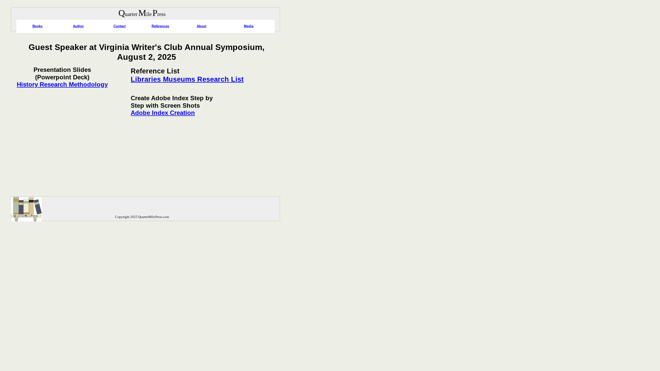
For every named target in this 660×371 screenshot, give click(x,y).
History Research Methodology (62, 84)
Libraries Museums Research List (187, 79)
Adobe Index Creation (163, 112)
